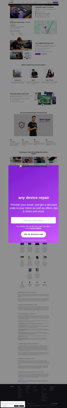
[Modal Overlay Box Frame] (33, 204)
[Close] (24, 402)
